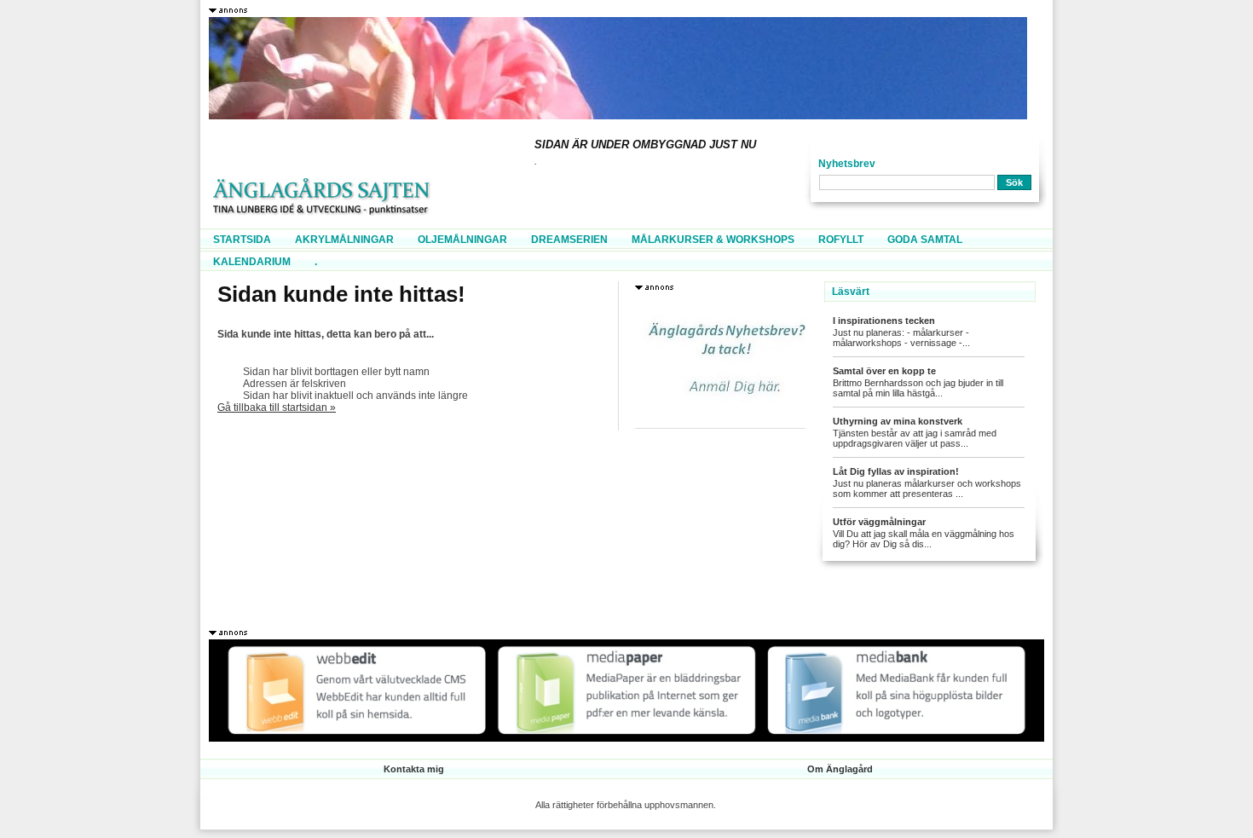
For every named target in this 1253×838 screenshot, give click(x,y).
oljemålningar (462, 240)
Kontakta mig (414, 769)
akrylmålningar (344, 240)
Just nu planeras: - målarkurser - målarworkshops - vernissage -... (901, 337)
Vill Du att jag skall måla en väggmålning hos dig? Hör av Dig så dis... (923, 539)
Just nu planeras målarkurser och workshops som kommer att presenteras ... (927, 488)
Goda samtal (924, 240)
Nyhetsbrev (846, 164)
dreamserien (569, 240)
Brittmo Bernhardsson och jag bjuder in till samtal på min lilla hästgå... (918, 388)
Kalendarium (252, 262)
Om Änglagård (840, 769)
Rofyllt (840, 240)
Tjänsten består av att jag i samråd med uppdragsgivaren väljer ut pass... (914, 438)
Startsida (242, 240)
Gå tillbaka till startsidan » (276, 407)
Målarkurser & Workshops (713, 240)
